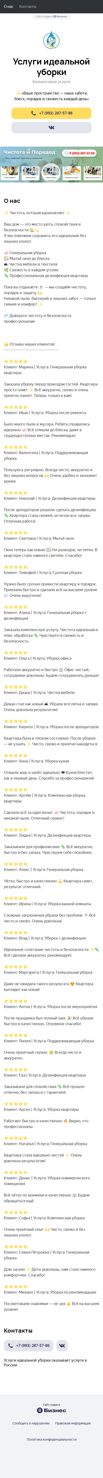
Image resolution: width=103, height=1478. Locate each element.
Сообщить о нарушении (30, 1423)
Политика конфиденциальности (51, 1439)
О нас (8, 6)
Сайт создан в (44, 16)
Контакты (27, 6)
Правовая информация (73, 1423)
